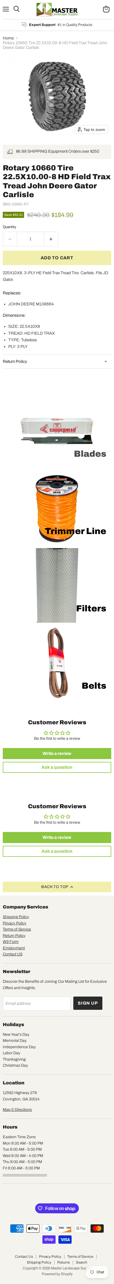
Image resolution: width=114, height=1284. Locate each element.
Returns (63, 1262)
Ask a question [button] (57, 767)
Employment (14, 948)
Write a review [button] (57, 753)
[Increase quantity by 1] (51, 239)
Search (81, 1262)
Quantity (9, 227)
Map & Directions (17, 1110)
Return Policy (14, 936)
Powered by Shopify (57, 1274)
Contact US (12, 954)
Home (8, 38)
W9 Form (11, 942)
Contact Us (24, 1257)
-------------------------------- (25, 1174)
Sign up (88, 1003)
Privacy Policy (14, 923)
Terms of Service (17, 929)
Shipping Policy (16, 917)
